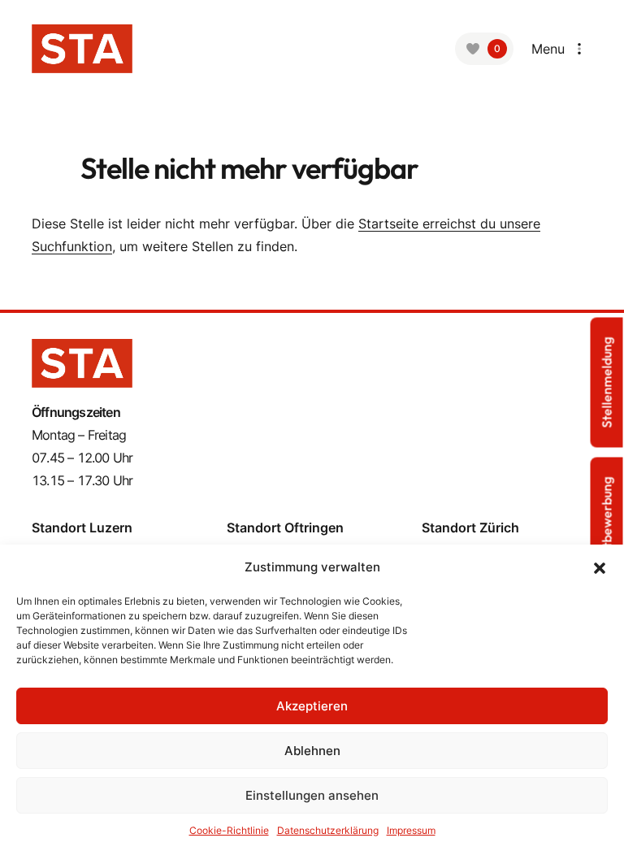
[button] (600, 567)
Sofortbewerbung (607, 528)
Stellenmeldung (607, 382)
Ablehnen (312, 750)
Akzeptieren (312, 706)
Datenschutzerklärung (328, 830)
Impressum (411, 830)
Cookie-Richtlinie (229, 830)
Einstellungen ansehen (312, 795)
